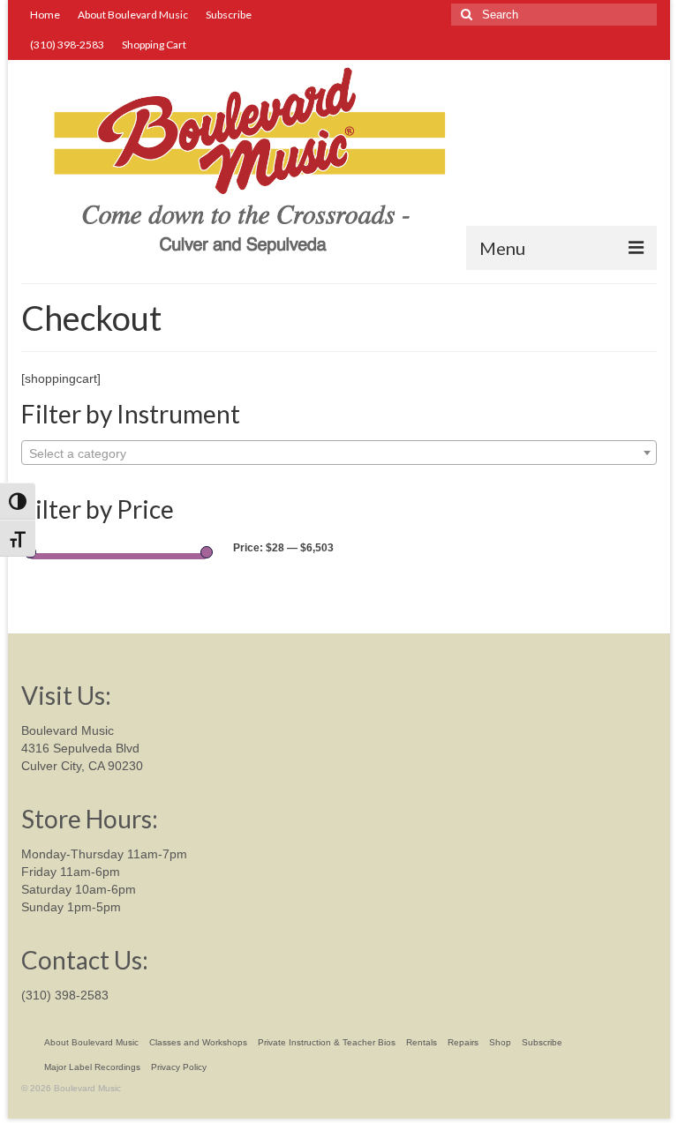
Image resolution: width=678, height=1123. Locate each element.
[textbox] (339, 453)
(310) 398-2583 (65, 995)
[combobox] (339, 452)
